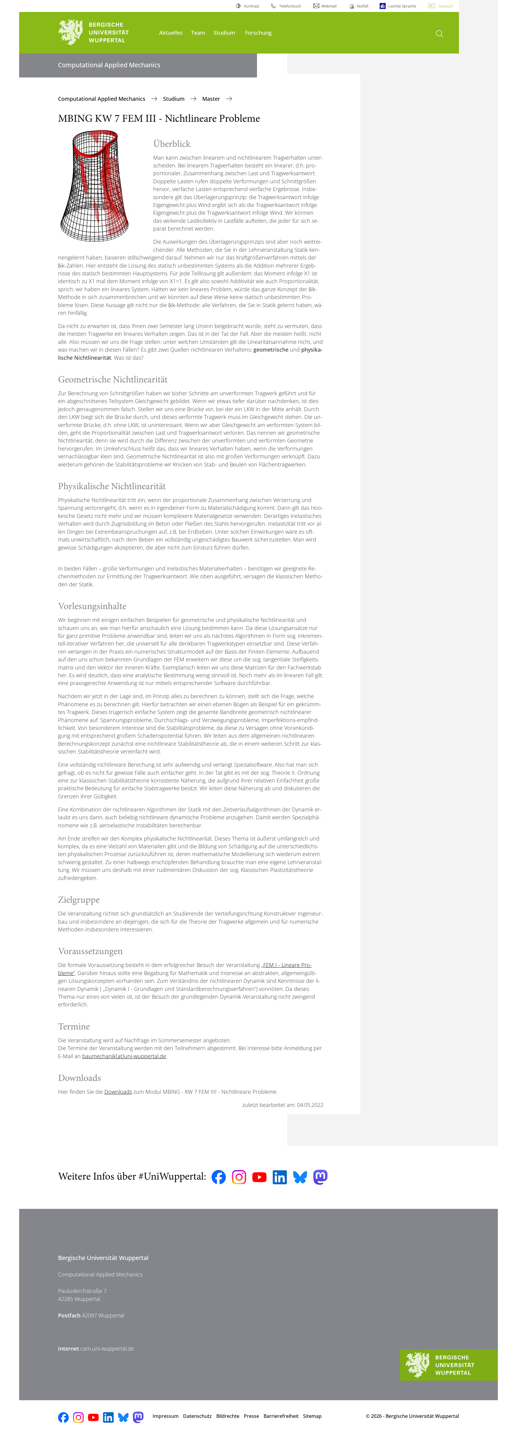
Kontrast (251, 6)
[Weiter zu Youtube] (259, 1177)
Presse (251, 1416)
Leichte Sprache (402, 6)
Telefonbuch (290, 6)
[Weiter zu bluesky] (300, 1177)
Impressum (166, 1416)
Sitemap (312, 1416)
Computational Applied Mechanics (102, 98)
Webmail (329, 6)
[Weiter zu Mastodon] (320, 1177)
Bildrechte (227, 1416)
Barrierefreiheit (281, 1416)
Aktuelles (171, 32)
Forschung (258, 32)
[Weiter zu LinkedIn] (280, 1177)
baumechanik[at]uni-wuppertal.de (124, 1056)
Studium (224, 32)
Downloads (118, 1091)
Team (198, 32)
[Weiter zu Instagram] (239, 1177)
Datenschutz (197, 1416)
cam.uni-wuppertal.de (107, 1348)
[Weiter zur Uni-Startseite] (105, 32)
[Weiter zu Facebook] (219, 1177)
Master (212, 98)
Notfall (362, 6)
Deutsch (446, 6)
